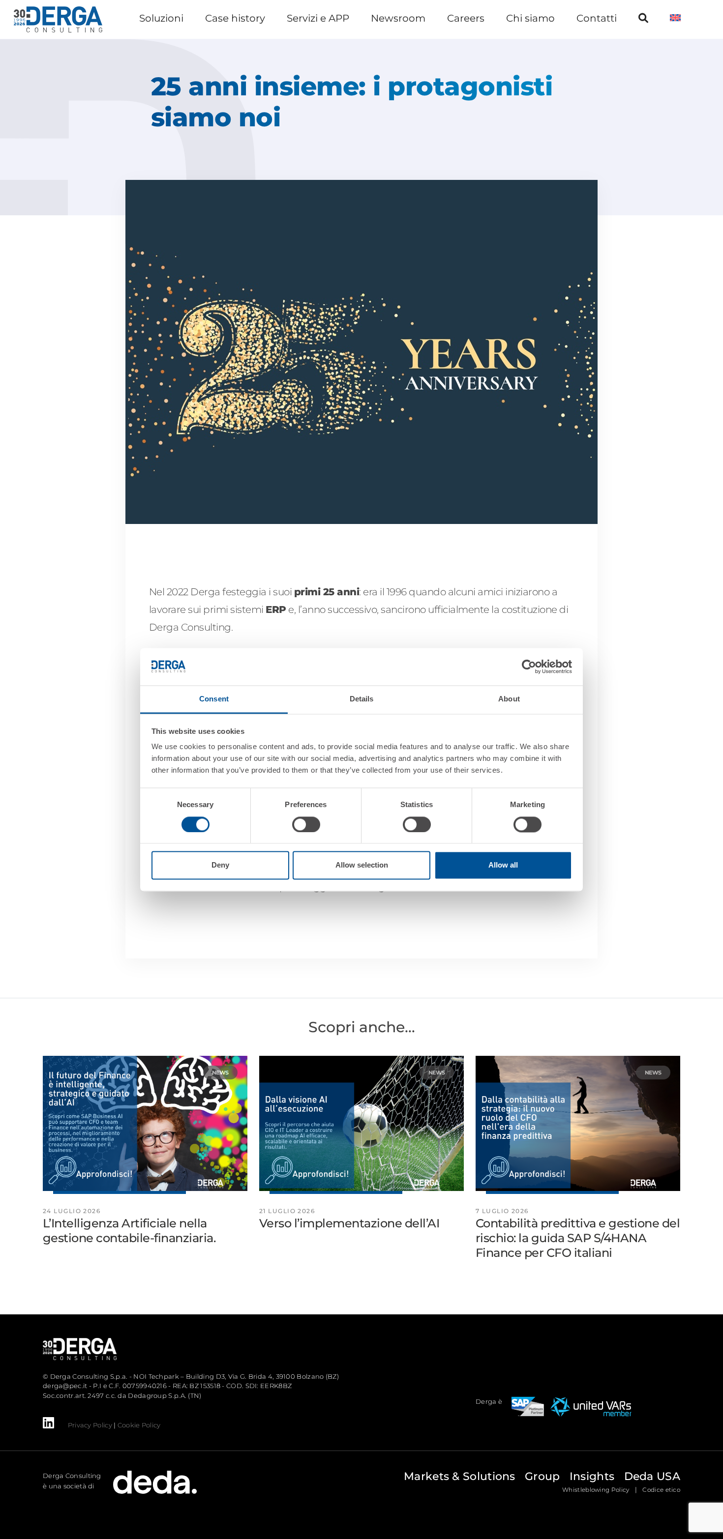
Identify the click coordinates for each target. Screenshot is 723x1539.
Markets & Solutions (459, 1476)
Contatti (596, 18)
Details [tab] (362, 699)
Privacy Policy (90, 1425)
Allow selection (361, 865)
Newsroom (398, 18)
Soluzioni (161, 18)
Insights (592, 1476)
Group (542, 1476)
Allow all (503, 865)
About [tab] (509, 699)
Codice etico (661, 1489)
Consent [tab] (214, 699)
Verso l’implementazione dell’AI (349, 1223)
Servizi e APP (318, 18)
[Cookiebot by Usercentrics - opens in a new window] (529, 666)
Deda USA (652, 1476)
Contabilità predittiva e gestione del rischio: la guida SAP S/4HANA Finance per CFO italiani (578, 1238)
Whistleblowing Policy (595, 1489)
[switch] (306, 824)
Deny (220, 865)
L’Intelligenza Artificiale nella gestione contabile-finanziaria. (129, 1230)
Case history (235, 18)
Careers (465, 18)
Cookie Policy (139, 1425)
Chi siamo (530, 18)
